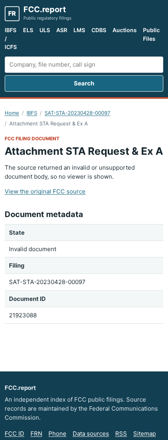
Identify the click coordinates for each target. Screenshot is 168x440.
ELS (28, 30)
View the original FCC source (45, 191)
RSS (121, 433)
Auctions (125, 30)
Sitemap (144, 433)
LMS (79, 30)
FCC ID (14, 433)
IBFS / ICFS (11, 38)
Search (84, 83)
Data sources (91, 433)
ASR (61, 30)
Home (12, 113)
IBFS (32, 113)
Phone (57, 433)
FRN (36, 433)
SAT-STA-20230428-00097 (77, 113)
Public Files (151, 34)
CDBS (98, 30)
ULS (44, 30)
